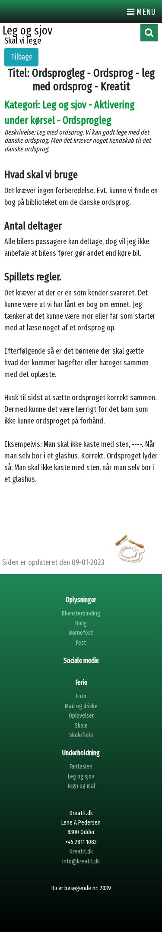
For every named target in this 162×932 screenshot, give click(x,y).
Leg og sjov (81, 776)
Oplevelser (81, 715)
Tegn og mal (81, 786)
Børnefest (81, 633)
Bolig (81, 623)
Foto (81, 696)
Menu (145, 11)
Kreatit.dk (81, 851)
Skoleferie (81, 735)
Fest (81, 642)
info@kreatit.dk (81, 861)
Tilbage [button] (21, 57)
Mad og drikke (81, 706)
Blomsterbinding (81, 613)
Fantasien (81, 766)
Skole (81, 725)
